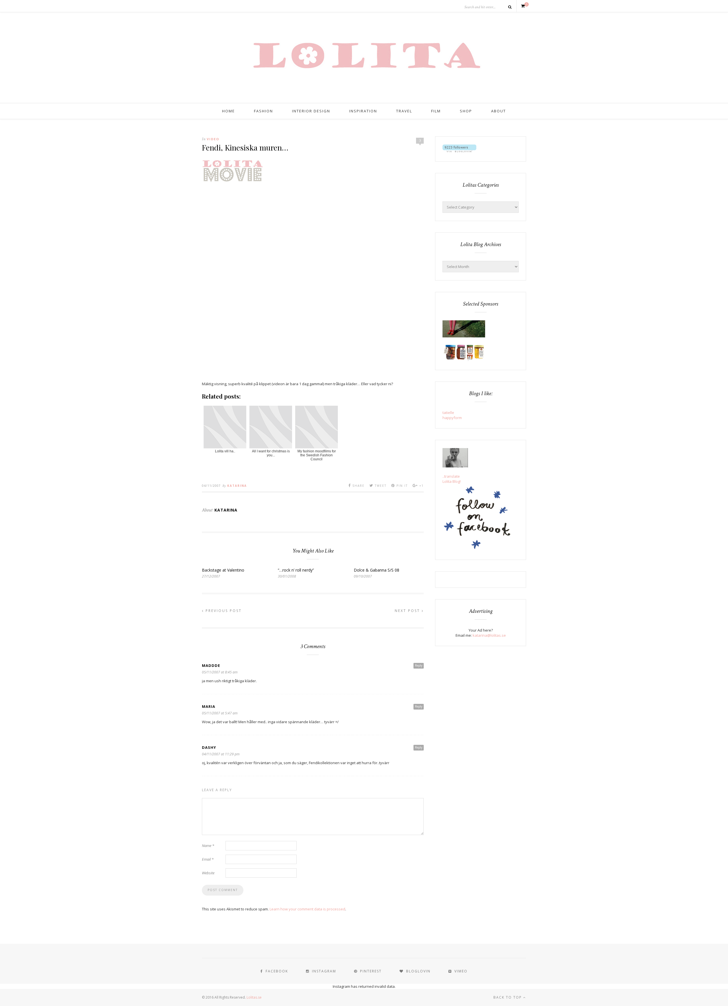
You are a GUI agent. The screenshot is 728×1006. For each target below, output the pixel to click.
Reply (418, 665)
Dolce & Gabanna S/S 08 (376, 570)
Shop (466, 111)
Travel (404, 111)
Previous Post (223, 610)
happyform (452, 417)
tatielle (448, 412)
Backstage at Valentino (223, 570)
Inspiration (363, 111)
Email (208, 859)
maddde (211, 665)
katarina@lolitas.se (489, 635)
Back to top (508, 997)
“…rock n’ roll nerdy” (296, 570)
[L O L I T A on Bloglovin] (459, 150)
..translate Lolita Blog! (451, 479)
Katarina (237, 486)
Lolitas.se (254, 997)
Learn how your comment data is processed (307, 909)
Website (208, 872)
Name (208, 845)
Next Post (408, 610)
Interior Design (311, 111)
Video (213, 139)
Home (228, 111)
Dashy (209, 747)
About (498, 111)
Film (436, 111)
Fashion (263, 111)
